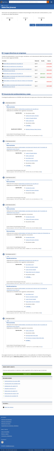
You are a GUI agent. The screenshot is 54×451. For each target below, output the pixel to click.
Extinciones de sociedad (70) (11, 396)
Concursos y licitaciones (6, 436)
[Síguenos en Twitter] (2, 442)
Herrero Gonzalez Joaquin (32, 267)
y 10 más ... (28, 277)
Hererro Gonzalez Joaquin (32, 160)
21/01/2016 (49, 63)
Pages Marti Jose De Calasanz (33, 272)
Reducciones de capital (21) (11, 391)
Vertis (3, 450)
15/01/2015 (49, 77)
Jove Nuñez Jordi (29, 158)
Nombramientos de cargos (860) (12, 381)
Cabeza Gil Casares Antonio (32, 115)
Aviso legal (31, 450)
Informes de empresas (6, 419)
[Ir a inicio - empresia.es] (4, 1)
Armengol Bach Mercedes (32, 335)
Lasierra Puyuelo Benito (31, 118)
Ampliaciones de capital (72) (11, 386)
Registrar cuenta (27, 374)
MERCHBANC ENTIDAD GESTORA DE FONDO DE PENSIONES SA (34, 233)
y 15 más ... (28, 125)
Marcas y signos (5, 434)
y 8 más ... (28, 340)
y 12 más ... (28, 165)
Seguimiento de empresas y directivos (9, 425)
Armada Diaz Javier (30, 188)
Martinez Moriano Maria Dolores (33, 129)
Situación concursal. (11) (10, 388)
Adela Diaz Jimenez (9, 407)
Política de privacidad (39, 450)
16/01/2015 (49, 73)
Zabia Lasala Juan (30, 120)
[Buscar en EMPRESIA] (48, 2)
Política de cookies (48, 450)
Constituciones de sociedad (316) (12, 383)
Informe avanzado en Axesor (44, 25)
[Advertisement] (27, 40)
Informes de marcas (5, 423)
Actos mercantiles (5, 431)
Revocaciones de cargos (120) (12, 393)
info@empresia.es (10, 446)
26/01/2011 (42, 73)
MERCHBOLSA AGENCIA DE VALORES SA (13, 63)
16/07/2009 (49, 86)
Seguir (33, 25)
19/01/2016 (49, 70)
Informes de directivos (6, 421)
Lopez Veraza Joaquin (31, 269)
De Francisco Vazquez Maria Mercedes (35, 338)
